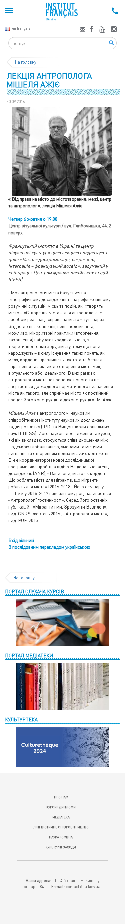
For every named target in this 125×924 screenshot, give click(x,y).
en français (21, 28)
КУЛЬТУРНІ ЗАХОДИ (61, 847)
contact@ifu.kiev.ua (83, 886)
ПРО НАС (61, 797)
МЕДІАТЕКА (61, 817)
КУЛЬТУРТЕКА (21, 719)
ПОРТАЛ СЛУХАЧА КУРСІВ (34, 591)
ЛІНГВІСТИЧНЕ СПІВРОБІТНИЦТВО (61, 827)
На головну (25, 62)
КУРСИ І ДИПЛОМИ (61, 807)
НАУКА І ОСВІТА (61, 837)
